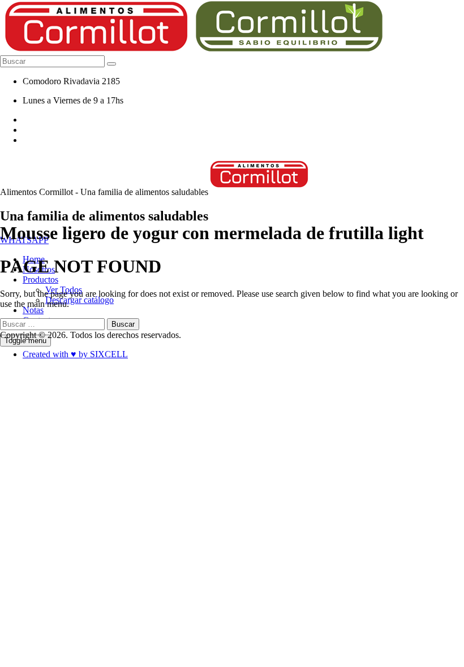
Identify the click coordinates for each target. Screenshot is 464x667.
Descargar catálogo (79, 300)
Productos (40, 279)
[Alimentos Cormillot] (259, 192)
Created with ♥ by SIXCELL (75, 354)
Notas (33, 310)
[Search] (111, 64)
